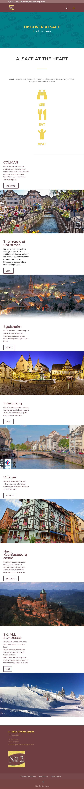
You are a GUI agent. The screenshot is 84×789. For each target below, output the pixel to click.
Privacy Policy (56, 776)
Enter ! (9, 347)
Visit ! (8, 270)
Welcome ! (11, 185)
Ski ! (8, 668)
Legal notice (43, 776)
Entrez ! (10, 495)
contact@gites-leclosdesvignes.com (21, 744)
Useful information (28, 776)
